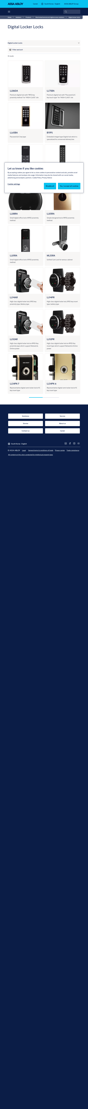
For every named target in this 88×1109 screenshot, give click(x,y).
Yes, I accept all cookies (69, 186)
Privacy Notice (47, 178)
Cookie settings (14, 184)
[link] (35, 4)
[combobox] (71, 12)
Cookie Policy (37, 178)
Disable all (50, 186)
